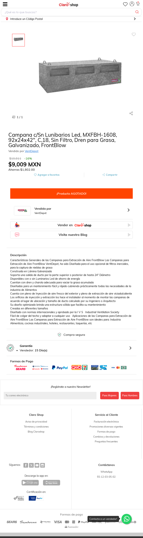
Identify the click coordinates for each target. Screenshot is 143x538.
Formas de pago (106, 431)
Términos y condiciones (36, 426)
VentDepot (31, 151)
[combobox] (71, 12)
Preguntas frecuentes (106, 441)
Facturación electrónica (106, 421)
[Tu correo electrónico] (51, 395)
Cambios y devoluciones (106, 436)
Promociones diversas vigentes (106, 426)
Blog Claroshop (36, 431)
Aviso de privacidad (36, 421)
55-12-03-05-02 (106, 476)
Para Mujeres (109, 395)
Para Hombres (130, 395)
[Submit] (138, 12)
